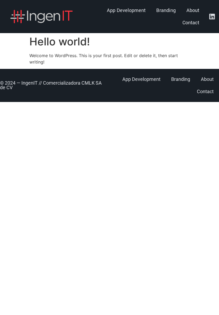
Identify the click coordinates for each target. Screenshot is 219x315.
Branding (166, 10)
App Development (126, 10)
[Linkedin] (212, 16)
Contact (190, 22)
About (192, 10)
